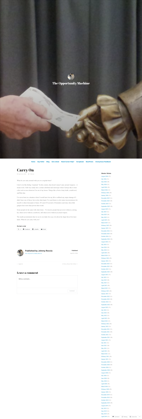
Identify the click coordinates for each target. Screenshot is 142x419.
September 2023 (105, 272)
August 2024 (104, 242)
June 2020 (104, 378)
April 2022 (104, 318)
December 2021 (105, 329)
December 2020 (105, 362)
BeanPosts (89, 162)
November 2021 (105, 332)
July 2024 (103, 244)
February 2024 (105, 258)
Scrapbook (80, 162)
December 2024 (105, 231)
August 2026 (104, 176)
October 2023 (104, 269)
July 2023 (103, 277)
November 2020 (105, 364)
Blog (47, 162)
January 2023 (104, 293)
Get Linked (55, 162)
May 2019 (104, 414)
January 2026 (104, 195)
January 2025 (104, 228)
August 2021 (104, 340)
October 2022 (104, 302)
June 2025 (104, 214)
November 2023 (105, 266)
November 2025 (105, 201)
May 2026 (104, 184)
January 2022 (104, 326)
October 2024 (104, 236)
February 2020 (105, 389)
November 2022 (105, 299)
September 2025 (105, 206)
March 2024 (104, 255)
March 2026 (104, 190)
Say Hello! (40, 162)
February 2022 (105, 323)
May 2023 (104, 283)
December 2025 (105, 198)
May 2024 (104, 250)
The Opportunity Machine (71, 83)
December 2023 (105, 263)
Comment (72, 291)
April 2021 (104, 351)
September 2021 (105, 337)
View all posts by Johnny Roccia (33, 253)
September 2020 (105, 370)
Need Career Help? (67, 162)
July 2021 (103, 343)
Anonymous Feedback (103, 162)
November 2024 (105, 233)
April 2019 (104, 416)
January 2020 (104, 392)
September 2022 (105, 304)
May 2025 (104, 217)
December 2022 (105, 296)
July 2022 (103, 310)
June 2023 (104, 280)
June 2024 (104, 247)
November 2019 (105, 397)
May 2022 (104, 315)
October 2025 (104, 203)
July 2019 (103, 408)
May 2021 (104, 348)
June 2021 (104, 345)
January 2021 (104, 359)
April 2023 (104, 285)
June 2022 (104, 313)
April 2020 (104, 384)
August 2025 (104, 209)
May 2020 (104, 381)
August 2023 (104, 274)
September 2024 (105, 239)
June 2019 (104, 411)
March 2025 (104, 222)
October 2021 (104, 334)
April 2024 (104, 253)
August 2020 (104, 373)
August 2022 (104, 307)
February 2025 (105, 225)
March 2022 (104, 321)
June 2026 (104, 182)
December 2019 (105, 394)
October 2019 (104, 400)
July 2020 (103, 375)
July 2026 (103, 179)
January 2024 (104, 261)
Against (20, 264)
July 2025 (103, 212)
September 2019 (105, 403)
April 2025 (104, 220)
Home (33, 162)
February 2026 (105, 192)
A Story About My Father (69, 264)
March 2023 (104, 288)
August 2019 (104, 405)
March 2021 (104, 354)
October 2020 (104, 367)
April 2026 (104, 187)
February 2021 (105, 356)
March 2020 (104, 386)
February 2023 (105, 291)
